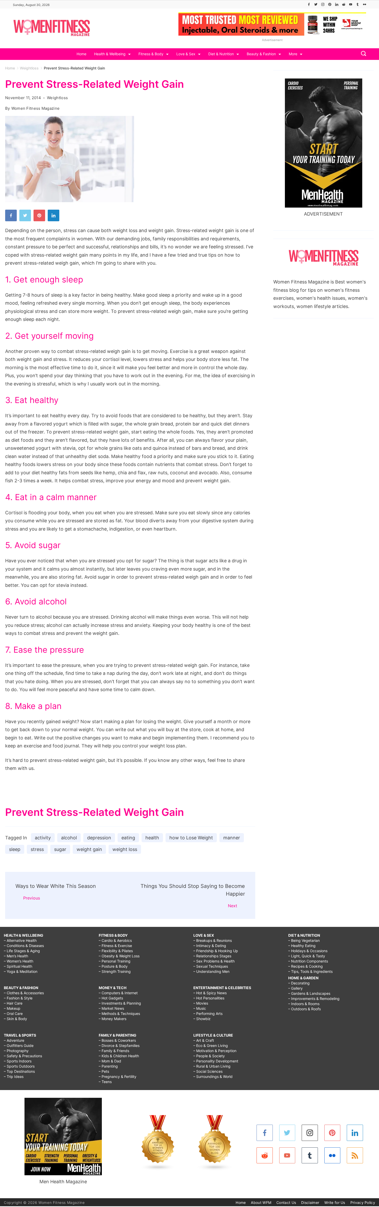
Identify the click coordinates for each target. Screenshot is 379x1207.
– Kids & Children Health (119, 1056)
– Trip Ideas (13, 1076)
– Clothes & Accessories (24, 993)
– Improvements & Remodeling (314, 998)
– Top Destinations (19, 1071)
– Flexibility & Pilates (116, 951)
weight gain (89, 849)
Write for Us (334, 1202)
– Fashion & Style (18, 998)
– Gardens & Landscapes (309, 993)
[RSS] (355, 1155)
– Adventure (14, 1040)
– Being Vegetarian (304, 940)
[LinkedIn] (336, 4)
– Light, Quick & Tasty (306, 956)
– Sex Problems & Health (214, 961)
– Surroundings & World (213, 1076)
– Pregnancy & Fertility (117, 1076)
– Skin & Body (15, 1018)
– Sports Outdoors (19, 1066)
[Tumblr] (357, 4)
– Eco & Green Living (210, 1045)
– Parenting (108, 1066)
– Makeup (12, 1008)
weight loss (124, 849)
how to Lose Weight (191, 837)
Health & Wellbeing (110, 54)
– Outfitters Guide (19, 1045)
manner (231, 837)
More (293, 54)
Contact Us (286, 1202)
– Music (199, 1008)
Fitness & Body (150, 54)
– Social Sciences (208, 1071)
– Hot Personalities (208, 998)
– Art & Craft (203, 1040)
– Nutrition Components (308, 961)
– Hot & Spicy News (210, 993)
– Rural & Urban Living (211, 1066)
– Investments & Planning (120, 1003)
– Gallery (295, 988)
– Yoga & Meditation (20, 971)
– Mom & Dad (110, 1061)
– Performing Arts (208, 1013)
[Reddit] (343, 4)
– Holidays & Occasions (307, 951)
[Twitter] (315, 4)
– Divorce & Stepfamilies (119, 1045)
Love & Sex (185, 54)
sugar (60, 849)
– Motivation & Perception (214, 1050)
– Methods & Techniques (119, 1013)
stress (37, 849)
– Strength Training (115, 971)
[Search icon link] (362, 54)
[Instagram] (322, 4)
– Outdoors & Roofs (304, 1009)
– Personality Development (215, 1061)
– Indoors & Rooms (303, 1003)
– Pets (104, 1071)
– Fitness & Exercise (115, 945)
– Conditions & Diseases (24, 945)
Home (81, 54)
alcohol (69, 837)
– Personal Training (114, 961)
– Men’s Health (16, 956)
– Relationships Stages (212, 956)
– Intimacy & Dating (209, 945)
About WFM (261, 1202)
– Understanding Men (211, 971)
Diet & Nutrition (221, 54)
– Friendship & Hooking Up (215, 951)
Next (232, 905)
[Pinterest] (329, 4)
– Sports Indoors (17, 1061)
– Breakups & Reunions (212, 940)
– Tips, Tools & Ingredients (310, 971)
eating (128, 837)
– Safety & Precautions (23, 1056)
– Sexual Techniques (210, 966)
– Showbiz (202, 1018)
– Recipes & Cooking (305, 966)
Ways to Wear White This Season (55, 886)
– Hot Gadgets (111, 998)
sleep (14, 849)
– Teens (105, 1081)
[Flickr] (364, 4)
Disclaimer (310, 1202)
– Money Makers (112, 1018)
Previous (31, 898)
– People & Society (209, 1056)
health (152, 837)
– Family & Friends (114, 1050)
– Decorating (299, 983)
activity (43, 837)
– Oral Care (13, 1013)
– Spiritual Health (18, 966)
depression (99, 837)
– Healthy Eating (302, 945)
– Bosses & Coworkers (117, 1040)
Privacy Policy (362, 1202)
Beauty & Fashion (261, 54)
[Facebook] (308, 4)
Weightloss (57, 97)
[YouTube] (350, 4)
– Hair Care (13, 1003)
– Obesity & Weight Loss (119, 956)
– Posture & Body (113, 966)
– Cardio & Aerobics (115, 940)
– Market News (111, 1008)
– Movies (200, 1003)
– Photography (16, 1050)
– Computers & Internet (118, 993)
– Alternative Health (20, 940)
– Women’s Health (18, 961)
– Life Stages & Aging (22, 951)
